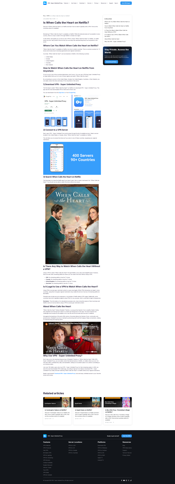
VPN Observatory (127, 448)
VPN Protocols (47, 448)
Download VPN (102, 445)
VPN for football (47, 475)
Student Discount (47, 465)
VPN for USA (72, 445)
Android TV (101, 460)
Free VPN (45, 470)
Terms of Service (127, 452)
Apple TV (100, 457)
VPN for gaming (47, 455)
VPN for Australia (73, 452)
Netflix (48, 15)
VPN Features (46, 445)
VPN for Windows (102, 448)
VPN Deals (46, 472)
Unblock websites (47, 462)
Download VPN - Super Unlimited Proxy (65, 373)
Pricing (96, 3)
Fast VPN (45, 450)
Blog (44, 15)
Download (82, 3)
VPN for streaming (48, 457)
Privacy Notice (126, 455)
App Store (61, 92)
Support (111, 3)
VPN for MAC (101, 455)
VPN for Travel (47, 467)
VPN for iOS (101, 452)
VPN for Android (102, 450)
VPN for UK (71, 448)
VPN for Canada (72, 450)
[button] (67, 3)
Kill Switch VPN (47, 452)
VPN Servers (46, 460)
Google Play (72, 92)
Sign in (116, 3)
